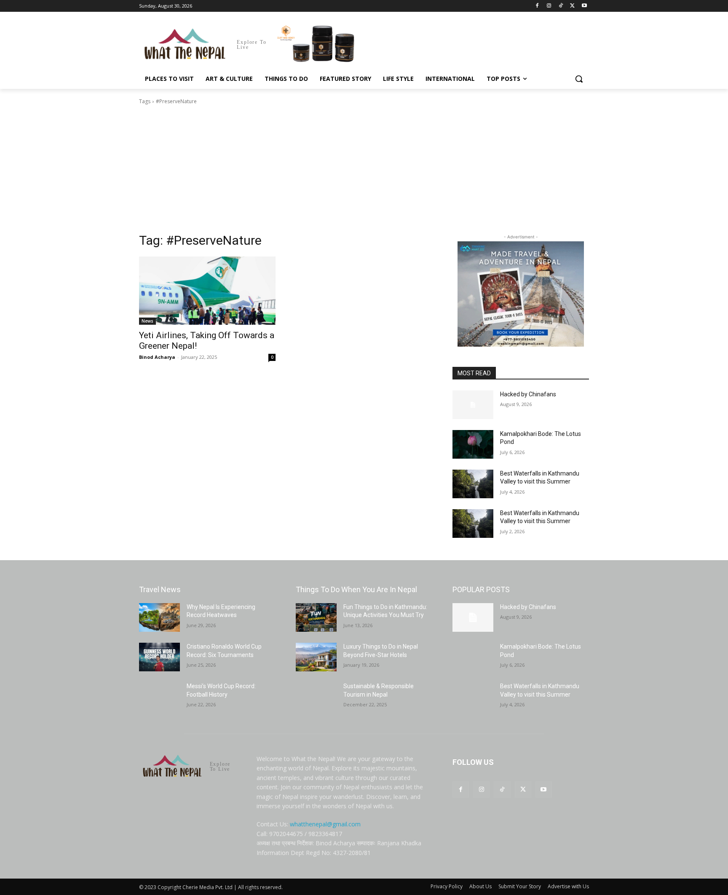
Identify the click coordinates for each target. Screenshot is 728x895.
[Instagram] (549, 6)
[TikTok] (561, 6)
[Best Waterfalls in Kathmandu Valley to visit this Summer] (472, 484)
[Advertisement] (364, 169)
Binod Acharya (157, 357)
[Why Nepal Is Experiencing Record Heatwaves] (159, 617)
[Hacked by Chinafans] (472, 404)
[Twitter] (572, 6)
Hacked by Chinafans (528, 394)
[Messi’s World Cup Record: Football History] (159, 696)
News (147, 321)
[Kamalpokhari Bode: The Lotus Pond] (472, 444)
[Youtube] (584, 6)
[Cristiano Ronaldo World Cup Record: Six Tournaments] (159, 657)
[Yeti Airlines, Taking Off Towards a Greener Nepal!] (207, 290)
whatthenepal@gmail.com (325, 824)
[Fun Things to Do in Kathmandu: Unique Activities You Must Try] (316, 617)
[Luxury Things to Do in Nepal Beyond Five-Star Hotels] (316, 657)
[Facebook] (537, 6)
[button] (579, 79)
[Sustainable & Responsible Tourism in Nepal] (316, 696)
